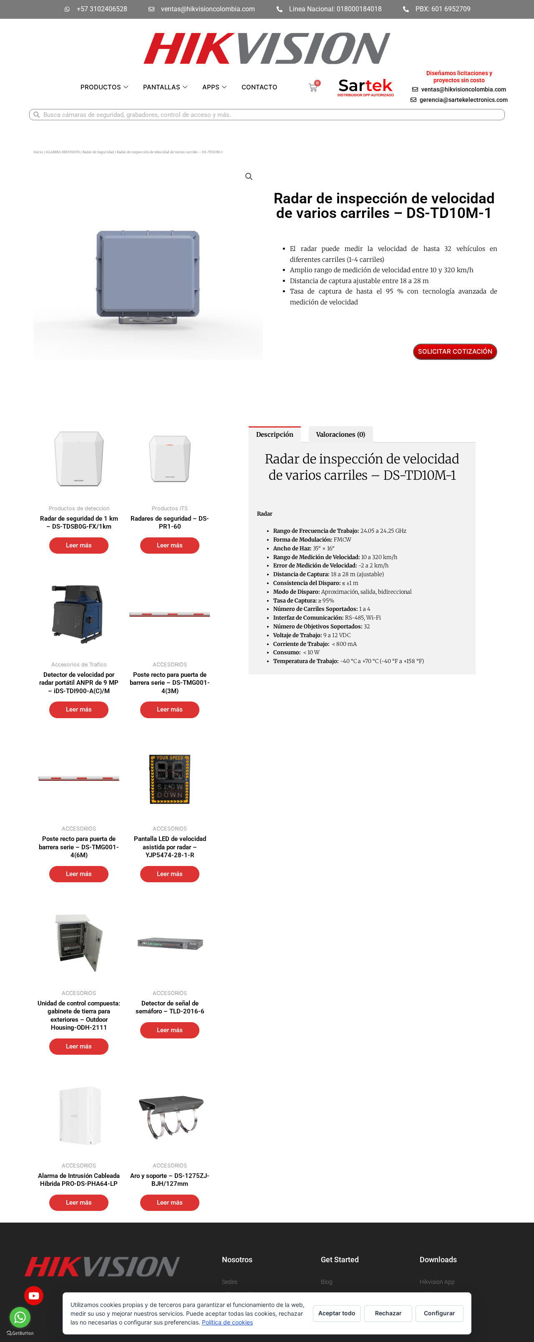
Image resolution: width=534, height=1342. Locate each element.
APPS (210, 87)
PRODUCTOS (101, 87)
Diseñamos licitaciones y (459, 73)
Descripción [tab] (274, 434)
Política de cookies (227, 1322)
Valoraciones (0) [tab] (340, 434)
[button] (249, 176)
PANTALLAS (161, 87)
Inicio (38, 152)
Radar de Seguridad (98, 152)
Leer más (79, 545)
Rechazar (388, 1313)
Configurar (439, 1313)
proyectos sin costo (459, 80)
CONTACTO (259, 87)
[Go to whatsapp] (20, 1317)
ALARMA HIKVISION (63, 152)
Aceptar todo (336, 1313)
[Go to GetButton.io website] (20, 1333)
